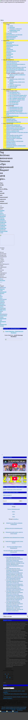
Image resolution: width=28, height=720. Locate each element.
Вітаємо (8, 58)
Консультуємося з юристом (13, 122)
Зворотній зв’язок (11, 37)
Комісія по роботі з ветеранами (14, 141)
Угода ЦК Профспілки (15, 85)
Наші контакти (10, 39)
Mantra (13, 710)
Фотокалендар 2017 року (16, 107)
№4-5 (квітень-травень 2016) (17, 99)
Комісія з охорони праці (12, 131)
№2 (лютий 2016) (13, 102)
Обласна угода (13, 86)
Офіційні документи (3, 220)
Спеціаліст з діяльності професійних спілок (15, 29)
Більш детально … (2, 280)
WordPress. (20, 710)
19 (6, 677)
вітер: (13, 516)
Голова (11, 25)
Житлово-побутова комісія (13, 136)
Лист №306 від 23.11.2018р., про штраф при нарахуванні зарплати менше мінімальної (4, 193)
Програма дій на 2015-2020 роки (15, 68)
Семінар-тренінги (11, 51)
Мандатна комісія (11, 144)
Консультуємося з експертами (14, 34)
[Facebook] (3, 711)
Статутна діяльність (11, 62)
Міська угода (12, 88)
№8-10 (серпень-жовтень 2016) (17, 97)
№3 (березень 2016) (14, 101)
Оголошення (9, 57)
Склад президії (13, 31)
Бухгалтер (12, 27)
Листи (1, 213)
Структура (9, 33)
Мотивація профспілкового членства (16, 67)
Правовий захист (10, 119)
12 (6, 675)
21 (9, 677)
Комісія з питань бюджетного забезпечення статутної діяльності (15, 127)
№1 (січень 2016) (13, 104)
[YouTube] (9, 711)
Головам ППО (2, 211)
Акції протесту (10, 42)
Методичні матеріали (3, 215)
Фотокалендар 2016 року (16, 108)
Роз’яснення (9, 46)
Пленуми (8, 55)
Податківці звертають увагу (3, 309)
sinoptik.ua (16, 519)
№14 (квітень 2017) (14, 92)
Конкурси (8, 52)
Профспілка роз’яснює (3, 228)
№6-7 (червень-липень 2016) (17, 98)
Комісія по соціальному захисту (14, 129)
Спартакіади (9, 49)
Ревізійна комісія (10, 142)
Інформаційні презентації (13, 125)
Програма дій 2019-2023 (12, 61)
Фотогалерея (6, 148)
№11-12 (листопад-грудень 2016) (18, 95)
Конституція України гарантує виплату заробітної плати (3, 303)
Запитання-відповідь (12, 36)
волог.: (13, 511)
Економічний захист (11, 120)
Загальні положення (11, 65)
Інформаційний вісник (12, 45)
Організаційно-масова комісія (14, 135)
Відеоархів (9, 43)
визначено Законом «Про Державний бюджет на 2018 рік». (3, 293)
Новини (8, 48)
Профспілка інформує (3, 225)
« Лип (4, 682)
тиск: (13, 514)
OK (21, 501)
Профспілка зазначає (3, 222)
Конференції (9, 54)
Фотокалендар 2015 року (16, 110)
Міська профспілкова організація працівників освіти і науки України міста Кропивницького (13, 707)
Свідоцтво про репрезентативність (15, 64)
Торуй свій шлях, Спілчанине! (14, 111)
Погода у (13, 509)
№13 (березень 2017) (14, 94)
